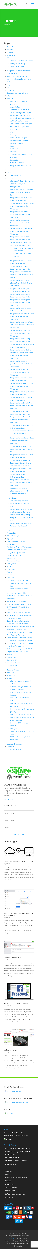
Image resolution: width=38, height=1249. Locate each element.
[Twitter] (6, 1208)
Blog (8, 85)
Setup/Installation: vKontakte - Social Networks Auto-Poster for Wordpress (21, 449)
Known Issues (12, 498)
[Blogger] (21, 1208)
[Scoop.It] (9, 1212)
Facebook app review (12, 957)
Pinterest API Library (14, 561)
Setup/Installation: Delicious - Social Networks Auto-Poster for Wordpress (21, 214)
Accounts (10, 50)
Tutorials (10, 678)
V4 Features (11, 747)
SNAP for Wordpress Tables (16, 593)
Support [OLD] (12, 660)
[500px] (17, 1221)
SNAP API (10, 578)
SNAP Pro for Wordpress (15, 784)
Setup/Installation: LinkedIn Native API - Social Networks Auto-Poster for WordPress (22, 325)
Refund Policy (11, 569)
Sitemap (10, 575)
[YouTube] (23, 1217)
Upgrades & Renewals (14, 744)
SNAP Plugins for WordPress (17, 601)
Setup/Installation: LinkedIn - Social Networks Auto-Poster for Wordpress (22, 316)
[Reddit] (19, 1217)
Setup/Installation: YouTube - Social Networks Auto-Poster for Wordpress (21, 482)
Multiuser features (16, 143)
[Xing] (25, 1212)
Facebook (13, 666)
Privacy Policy (11, 564)
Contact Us (9, 1197)
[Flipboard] (32, 1208)
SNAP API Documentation (19, 580)
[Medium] (6, 1212)
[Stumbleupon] (15, 1217)
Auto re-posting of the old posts (21, 112)
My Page (10, 539)
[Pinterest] (17, 1208)
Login (9, 530)
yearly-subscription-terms (19, 589)
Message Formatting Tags (19, 140)
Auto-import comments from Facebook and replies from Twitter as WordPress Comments (22, 118)
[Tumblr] (25, 1208)
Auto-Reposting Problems (19, 501)
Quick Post (14, 149)
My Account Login (13, 536)
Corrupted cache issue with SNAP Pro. (19, 861)
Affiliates (10, 52)
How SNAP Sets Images (18, 138)
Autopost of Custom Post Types (21, 124)
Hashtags (13, 135)
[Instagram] (13, 1208)
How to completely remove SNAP (21, 715)
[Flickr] (30, 1217)
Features (10, 99)
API (8, 58)
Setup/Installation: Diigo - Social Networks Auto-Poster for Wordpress (21, 231)
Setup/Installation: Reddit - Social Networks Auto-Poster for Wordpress (21, 386)
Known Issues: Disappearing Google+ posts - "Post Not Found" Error (22, 517)
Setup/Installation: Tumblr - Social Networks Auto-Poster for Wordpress (21, 419)
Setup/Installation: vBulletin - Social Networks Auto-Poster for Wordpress (22, 440)
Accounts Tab (15, 107)
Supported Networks (17, 163)
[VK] (16, 1212)
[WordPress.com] (29, 1208)
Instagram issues (10, 1050)
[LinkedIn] (10, 1208)
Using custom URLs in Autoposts (21, 166)
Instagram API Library (17, 64)
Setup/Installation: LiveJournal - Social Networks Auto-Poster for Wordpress (21, 333)
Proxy (12, 146)
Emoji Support (15, 129)
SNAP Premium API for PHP (19, 66)
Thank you (10, 673)
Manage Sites (11, 533)
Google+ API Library (14, 175)
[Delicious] (8, 1217)
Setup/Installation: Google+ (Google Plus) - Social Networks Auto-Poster (21, 283)
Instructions (11, 178)
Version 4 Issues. (16, 749)
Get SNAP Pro (8, 800)
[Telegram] (21, 1221)
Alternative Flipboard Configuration (22, 181)
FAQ (8, 96)
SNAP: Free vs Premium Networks (18, 613)
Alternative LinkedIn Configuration (21, 189)
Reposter (13, 152)
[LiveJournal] (12, 1212)
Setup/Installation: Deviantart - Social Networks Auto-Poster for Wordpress (21, 223)
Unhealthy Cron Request (18, 526)
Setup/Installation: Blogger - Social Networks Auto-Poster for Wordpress (22, 206)
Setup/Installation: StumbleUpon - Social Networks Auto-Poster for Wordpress (21, 406)
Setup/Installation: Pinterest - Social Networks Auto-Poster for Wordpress (21, 372)
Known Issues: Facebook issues (21, 523)
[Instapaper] (31, 1212)
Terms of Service (13, 670)
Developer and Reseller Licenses (18, 93)
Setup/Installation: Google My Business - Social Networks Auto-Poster (21, 274)
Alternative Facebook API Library (21, 61)
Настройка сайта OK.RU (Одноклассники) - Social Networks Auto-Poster (19, 491)
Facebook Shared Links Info (19, 504)
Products (10, 566)
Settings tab (14, 160)
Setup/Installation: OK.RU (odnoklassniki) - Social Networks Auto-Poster (21, 364)
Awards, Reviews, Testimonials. (17, 76)
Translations (11, 675)
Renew (9, 572)
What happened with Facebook (16, 1004)
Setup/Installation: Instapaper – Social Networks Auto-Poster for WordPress (21, 302)
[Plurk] (26, 1217)
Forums (9, 170)
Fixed (12, 506)
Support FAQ (11, 657)
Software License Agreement (15, 1194)
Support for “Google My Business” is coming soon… (18, 914)
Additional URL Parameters (19, 110)
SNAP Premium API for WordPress (19, 604)
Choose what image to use (19, 126)
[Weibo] (28, 1212)
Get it (9, 173)
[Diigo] (11, 1217)
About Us (10, 47)
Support (9, 654)
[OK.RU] (20, 1212)
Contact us (10, 90)
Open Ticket (11, 558)
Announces (11, 55)
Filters (12, 132)
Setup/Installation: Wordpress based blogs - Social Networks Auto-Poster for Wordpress (20, 463)
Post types (14, 728)
